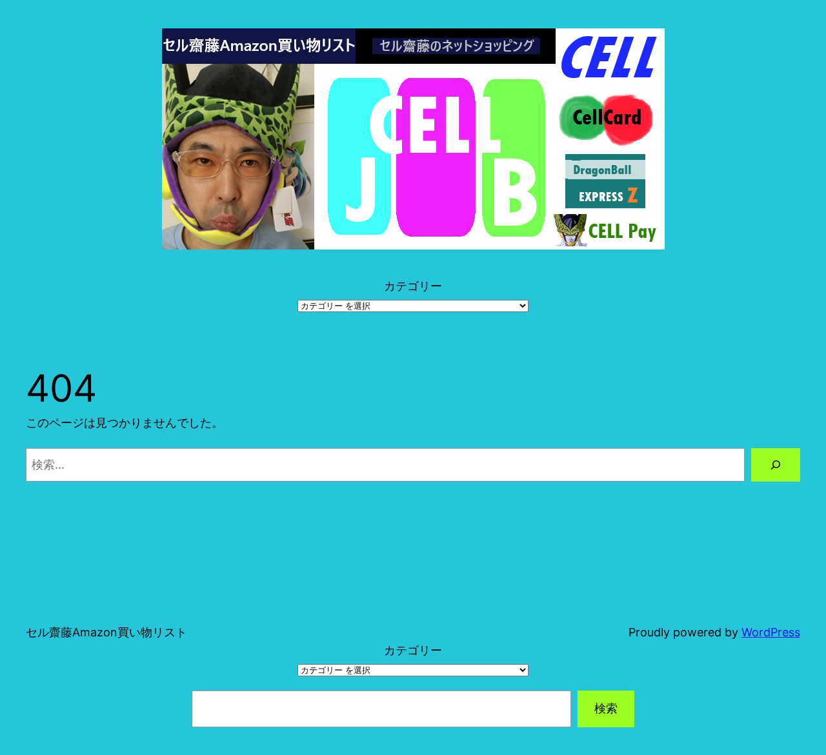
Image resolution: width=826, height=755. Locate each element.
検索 (606, 708)
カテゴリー (413, 286)
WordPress (770, 632)
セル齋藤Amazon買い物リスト (106, 632)
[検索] (775, 465)
